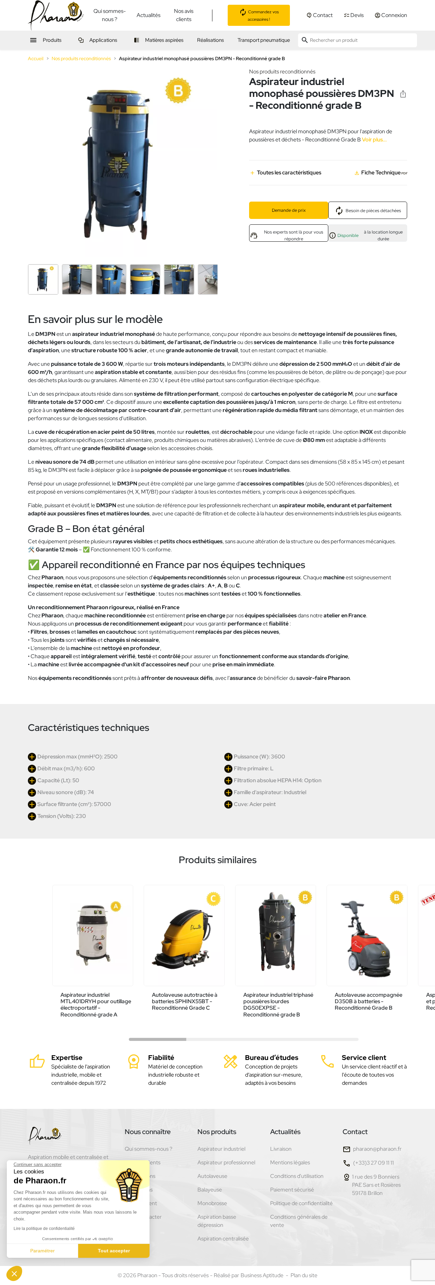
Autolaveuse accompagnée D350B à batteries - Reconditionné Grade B (368, 1001)
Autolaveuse (212, 1176)
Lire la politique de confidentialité (44, 1228)
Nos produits (216, 1131)
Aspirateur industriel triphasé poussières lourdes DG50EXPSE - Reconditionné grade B (278, 1004)
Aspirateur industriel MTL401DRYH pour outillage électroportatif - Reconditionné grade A (95, 1004)
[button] (14, 1273)
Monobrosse (212, 1203)
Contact (355, 1131)
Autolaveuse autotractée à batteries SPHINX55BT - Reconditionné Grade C (185, 1001)
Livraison (281, 1148)
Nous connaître (148, 1131)
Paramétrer (42, 1250)
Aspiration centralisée (223, 1238)
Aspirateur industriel (221, 1148)
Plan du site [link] (304, 1275)
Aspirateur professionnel (226, 1162)
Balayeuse (209, 1189)
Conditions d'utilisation (297, 1176)
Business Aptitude (262, 1275)
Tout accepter (114, 1250)
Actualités (148, 15)
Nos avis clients (183, 15)
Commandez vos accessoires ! (263, 15)
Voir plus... (374, 139)
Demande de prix (289, 210)
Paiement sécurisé (292, 1189)
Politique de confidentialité (301, 1203)
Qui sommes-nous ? (109, 15)
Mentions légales (290, 1162)
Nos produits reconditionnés (282, 71)
